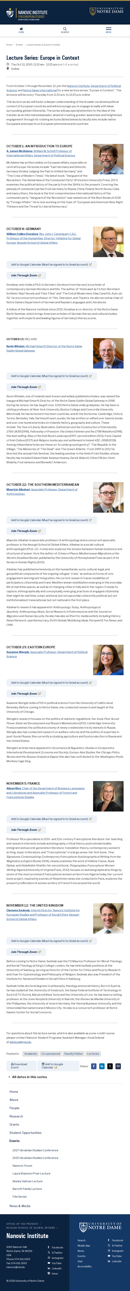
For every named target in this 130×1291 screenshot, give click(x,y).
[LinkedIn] (102, 1066)
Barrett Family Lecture (27, 1189)
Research (16, 1116)
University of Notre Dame (107, 12)
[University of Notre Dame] (100, 1227)
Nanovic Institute (45, 14)
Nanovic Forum (22, 1165)
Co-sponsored (50, 1053)
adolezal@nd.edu (20, 1042)
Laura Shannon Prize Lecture (31, 1173)
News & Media (19, 1206)
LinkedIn (56, 1268)
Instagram (57, 1257)
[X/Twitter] (110, 1066)
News (81, 1250)
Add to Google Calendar (52, 1066)
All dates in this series (29, 1077)
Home (21, 32)
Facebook (57, 1247)
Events (19, 44)
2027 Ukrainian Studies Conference (35, 1150)
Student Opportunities (25, 1133)
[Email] (118, 1066)
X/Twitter (56, 1252)
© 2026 (10, 1280)
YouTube (56, 1263)
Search (65, 32)
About (13, 1100)
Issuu (54, 1273)
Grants (14, 1124)
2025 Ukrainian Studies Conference (35, 1158)
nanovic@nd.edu (15, 1267)
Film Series (20, 1196)
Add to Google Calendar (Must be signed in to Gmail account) (49, 264)
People (14, 1108)
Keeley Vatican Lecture (28, 1181)
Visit (80, 1261)
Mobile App (84, 1245)
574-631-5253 (22, 1259)
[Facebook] (93, 1066)
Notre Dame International (40, 90)
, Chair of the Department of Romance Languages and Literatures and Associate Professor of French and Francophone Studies (45, 793)
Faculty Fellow (73, 1053)
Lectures (93, 1053)
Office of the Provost (22, 1224)
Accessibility (85, 1266)
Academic (30, 1053)
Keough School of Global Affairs (30, 1228)
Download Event (19, 1066)
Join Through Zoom (24, 275)
